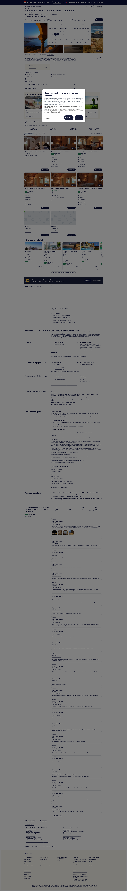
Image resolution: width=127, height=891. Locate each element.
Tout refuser (68, 117)
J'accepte (79, 117)
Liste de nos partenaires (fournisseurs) (52, 112)
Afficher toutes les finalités (51, 117)
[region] (63, 105)
